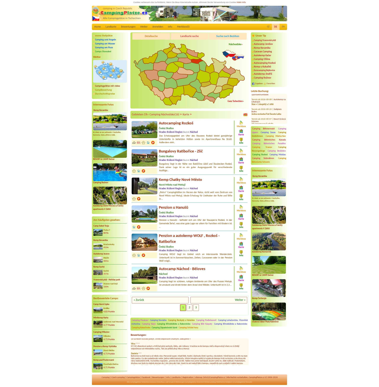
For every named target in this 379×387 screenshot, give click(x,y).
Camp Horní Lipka (101, 304)
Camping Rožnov (100, 183)
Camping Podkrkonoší (206, 320)
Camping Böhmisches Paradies (269, 144)
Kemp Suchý (99, 267)
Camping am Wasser (105, 44)
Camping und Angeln (105, 40)
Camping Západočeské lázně (164, 328)
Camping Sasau (268, 132)
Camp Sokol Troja (101, 226)
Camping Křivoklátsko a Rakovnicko (173, 324)
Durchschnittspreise (105, 94)
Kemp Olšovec (280, 119)
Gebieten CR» (140, 114)
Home (97, 26)
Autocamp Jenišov (263, 44)
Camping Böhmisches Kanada (269, 140)
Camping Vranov (262, 147)
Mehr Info (241, 2)
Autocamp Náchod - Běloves (182, 269)
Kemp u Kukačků (262, 67)
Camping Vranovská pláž (265, 40)
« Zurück (139, 300)
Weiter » (240, 300)
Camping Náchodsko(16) (166, 114)
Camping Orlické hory (188, 328)
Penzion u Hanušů (173, 208)
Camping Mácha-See (276, 136)
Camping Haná (148, 324)
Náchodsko (235, 44)
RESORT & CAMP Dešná (103, 159)
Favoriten (271, 84)
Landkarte (111, 26)
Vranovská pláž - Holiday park (106, 280)
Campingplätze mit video (107, 86)
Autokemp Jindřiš (263, 74)
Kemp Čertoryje (259, 298)
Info (170, 26)
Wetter (144, 26)
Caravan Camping (263, 51)
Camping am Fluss (104, 47)
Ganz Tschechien (235, 101)
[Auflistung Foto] (245, 115)
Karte (187, 114)
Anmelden (157, 26)
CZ (268, 27)
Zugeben (259, 84)
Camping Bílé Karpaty (202, 324)
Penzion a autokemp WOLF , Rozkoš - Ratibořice (189, 239)
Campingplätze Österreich (194, 382)
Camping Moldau (278, 155)
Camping (106, 377)
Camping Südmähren (263, 158)
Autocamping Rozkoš (265, 63)
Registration (188, 377)
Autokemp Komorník (261, 252)
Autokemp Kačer (262, 55)
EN (283, 27)
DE (275, 26)
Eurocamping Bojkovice (264, 70)
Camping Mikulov (101, 332)
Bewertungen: (138, 335)
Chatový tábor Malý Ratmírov (265, 322)
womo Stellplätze (104, 36)
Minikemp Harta (100, 318)
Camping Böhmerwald (263, 129)
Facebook (146, 377)
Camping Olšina (262, 59)
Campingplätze (133, 377)
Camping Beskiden (277, 151)
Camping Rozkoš (260, 155)
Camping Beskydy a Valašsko (181, 320)
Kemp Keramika (101, 110)
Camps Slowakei (103, 51)
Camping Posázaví (140, 320)
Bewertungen (128, 26)
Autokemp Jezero (101, 254)
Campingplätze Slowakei (243, 382)
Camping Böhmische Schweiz (269, 160)
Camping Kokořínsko (141, 328)
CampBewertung (103, 90)
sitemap (198, 377)
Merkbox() (183, 26)
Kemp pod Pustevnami (103, 360)
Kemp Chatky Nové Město (180, 180)
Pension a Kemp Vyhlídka (105, 346)
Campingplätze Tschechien (139, 382)
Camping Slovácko (158, 320)
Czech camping (118, 377)
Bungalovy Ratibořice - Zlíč (181, 151)
